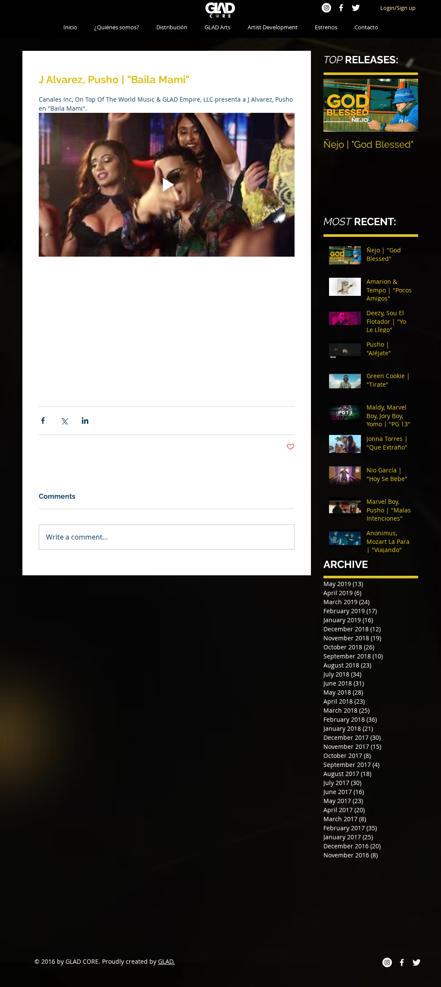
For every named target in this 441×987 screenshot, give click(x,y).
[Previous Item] (337, 105)
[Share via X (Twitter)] (64, 478)
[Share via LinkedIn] (85, 478)
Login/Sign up (398, 8)
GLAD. (166, 961)
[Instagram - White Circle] (326, 7)
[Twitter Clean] (355, 7)
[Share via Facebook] (43, 478)
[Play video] (167, 185)
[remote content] (167, 345)
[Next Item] (404, 105)
